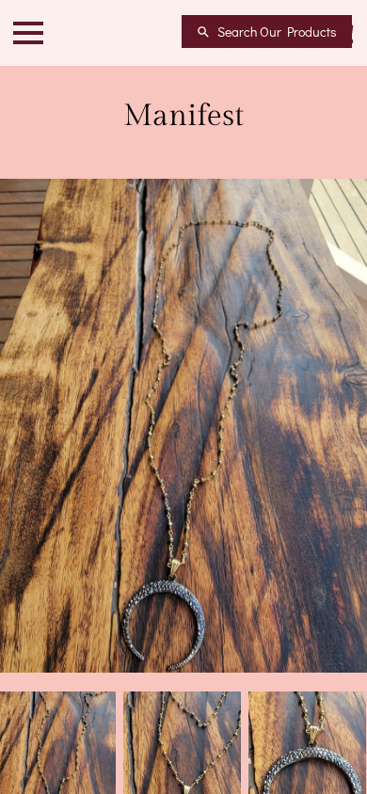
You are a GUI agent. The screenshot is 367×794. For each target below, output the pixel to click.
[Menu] (28, 33)
